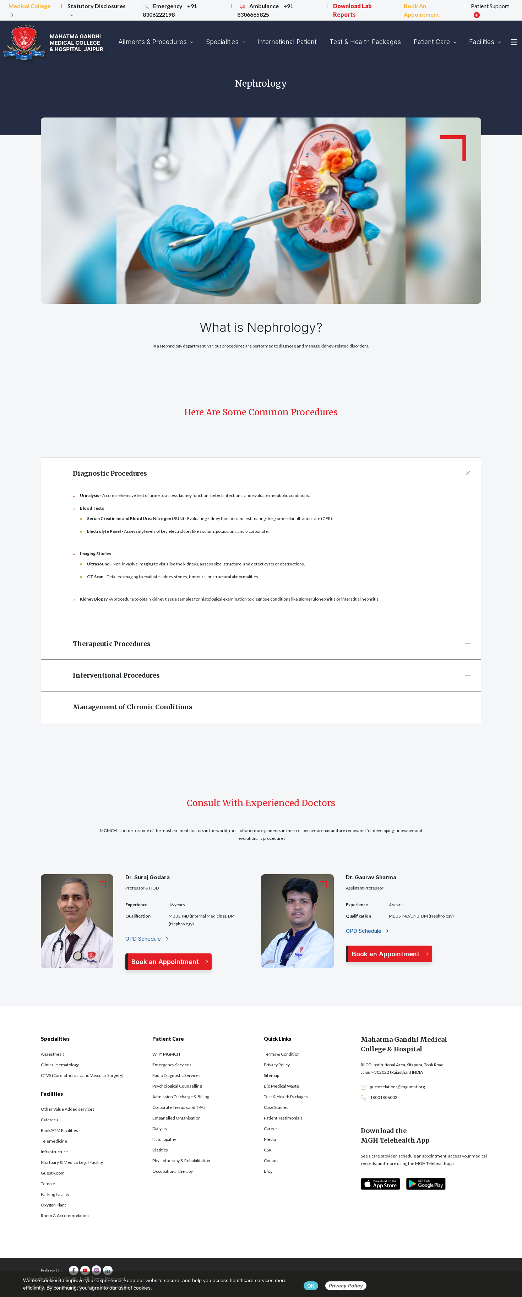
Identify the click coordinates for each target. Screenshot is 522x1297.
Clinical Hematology (60, 1064)
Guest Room (53, 1173)
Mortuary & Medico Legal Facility (72, 1162)
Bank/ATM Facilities (59, 1130)
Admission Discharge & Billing (180, 1096)
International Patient (287, 41)
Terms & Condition (282, 1054)
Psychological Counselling (177, 1086)
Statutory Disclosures (96, 5)
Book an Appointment (165, 961)
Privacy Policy (277, 1064)
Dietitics (160, 1150)
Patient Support (490, 5)
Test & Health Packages (365, 41)
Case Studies (276, 1107)
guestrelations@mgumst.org (397, 1086)
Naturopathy (164, 1139)
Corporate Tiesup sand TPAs (179, 1107)
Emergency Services (171, 1064)
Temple (48, 1183)
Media (270, 1139)
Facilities (482, 41)
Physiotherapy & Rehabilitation (181, 1160)
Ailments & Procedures (153, 41)
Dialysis (159, 1128)
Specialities (223, 41)
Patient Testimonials (283, 1118)
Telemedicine (54, 1141)
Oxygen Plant (53, 1205)
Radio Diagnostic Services (176, 1075)
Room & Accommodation (65, 1215)
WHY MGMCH (166, 1054)
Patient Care (433, 41)
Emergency (170, 10)
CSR (267, 1150)
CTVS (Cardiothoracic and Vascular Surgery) (82, 1075)
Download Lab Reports (352, 10)
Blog (268, 1171)
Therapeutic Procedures (112, 644)
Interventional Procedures (116, 675)
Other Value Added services (67, 1109)
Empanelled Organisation (176, 1118)
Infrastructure (54, 1151)
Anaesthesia (53, 1054)
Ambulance (265, 10)
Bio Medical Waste (281, 1086)
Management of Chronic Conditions (132, 707)
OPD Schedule (143, 938)
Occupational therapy (172, 1171)
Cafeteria (50, 1119)
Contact (271, 1160)
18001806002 (383, 1097)
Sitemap (271, 1075)
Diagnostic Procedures (110, 473)
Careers (271, 1128)
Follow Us (51, 1270)
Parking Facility (55, 1194)
